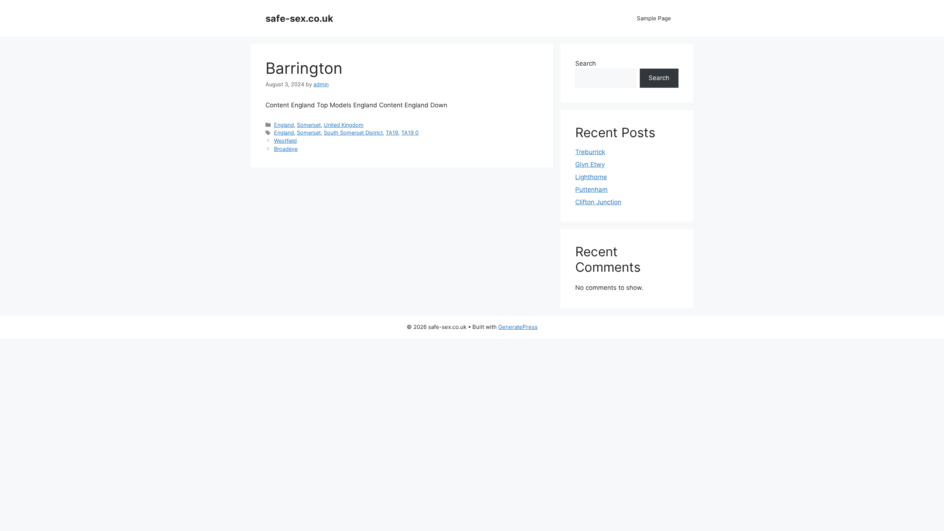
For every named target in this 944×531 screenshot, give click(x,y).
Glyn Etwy (590, 164)
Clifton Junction (598, 202)
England (284, 125)
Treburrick (590, 152)
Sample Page (654, 18)
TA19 (392, 132)
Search (585, 63)
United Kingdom (344, 125)
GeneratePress (518, 326)
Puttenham (591, 189)
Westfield (285, 141)
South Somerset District (353, 132)
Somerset (309, 125)
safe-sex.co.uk (299, 18)
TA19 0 (410, 132)
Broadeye (286, 149)
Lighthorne (591, 177)
